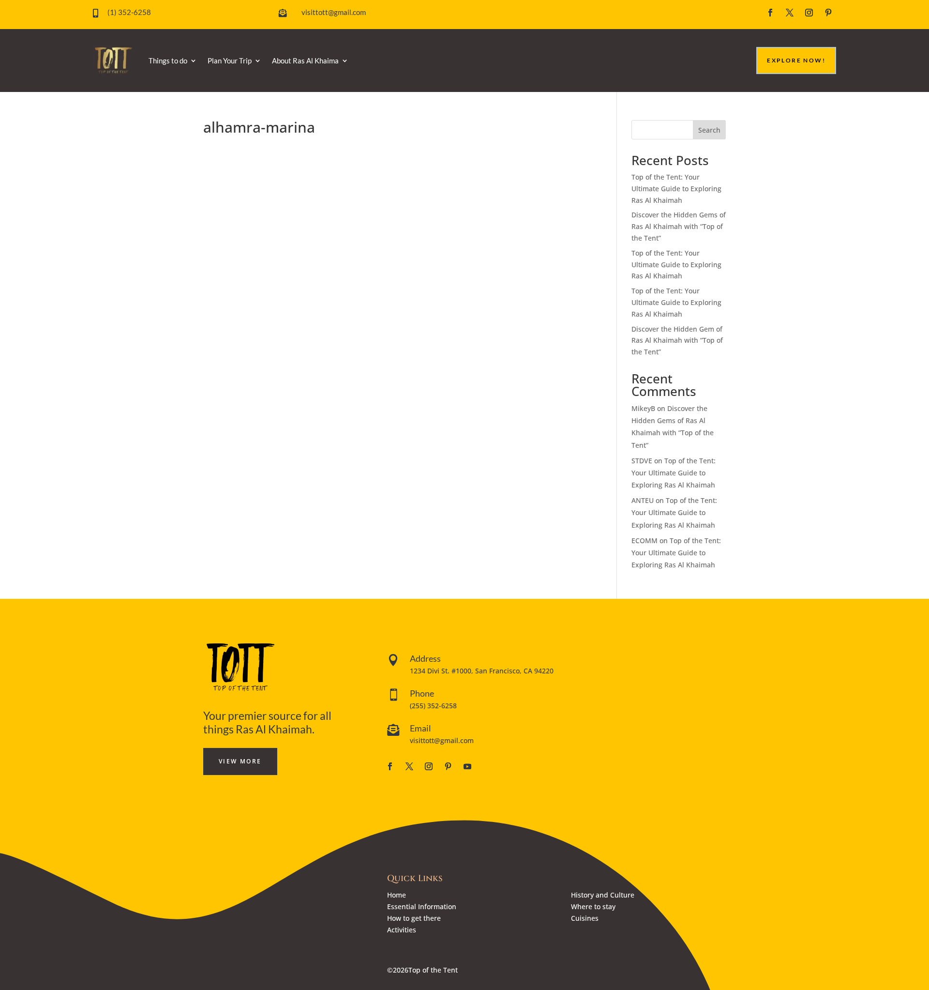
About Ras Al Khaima (305, 60)
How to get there (414, 918)
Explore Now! (796, 60)
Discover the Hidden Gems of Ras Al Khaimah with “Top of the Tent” (678, 226)
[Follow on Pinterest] (828, 12)
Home (396, 894)
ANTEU (642, 500)
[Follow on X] (789, 12)
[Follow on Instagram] (809, 12)
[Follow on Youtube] (467, 766)
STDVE (641, 460)
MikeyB (643, 408)
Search (709, 130)
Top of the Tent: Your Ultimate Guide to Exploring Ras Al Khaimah (676, 188)
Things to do (168, 60)
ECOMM (644, 540)
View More (240, 761)
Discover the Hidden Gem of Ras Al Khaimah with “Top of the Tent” (677, 340)
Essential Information (421, 906)
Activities (401, 929)
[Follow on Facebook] (770, 12)
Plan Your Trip (230, 60)
